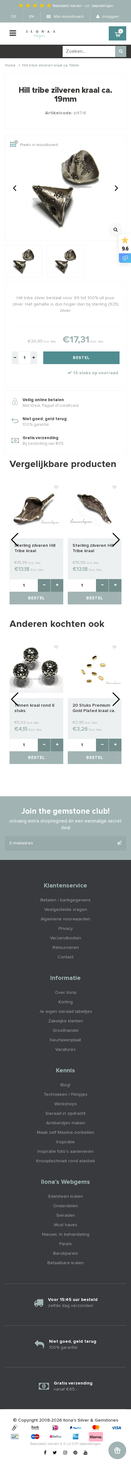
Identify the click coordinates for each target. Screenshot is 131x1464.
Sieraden (65, 1215)
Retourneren (65, 947)
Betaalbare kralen (65, 1263)
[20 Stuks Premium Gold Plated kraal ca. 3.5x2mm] (94, 669)
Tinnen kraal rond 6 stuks (34, 708)
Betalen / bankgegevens (65, 900)
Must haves (65, 1225)
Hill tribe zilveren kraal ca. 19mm (50, 65)
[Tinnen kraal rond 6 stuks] (36, 669)
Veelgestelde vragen (65, 909)
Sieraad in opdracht (65, 1113)
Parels (65, 1244)
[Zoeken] (120, 51)
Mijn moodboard (68, 17)
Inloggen (110, 17)
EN (31, 17)
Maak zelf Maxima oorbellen (65, 1132)
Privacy (66, 928)
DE (13, 17)
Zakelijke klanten (65, 1021)
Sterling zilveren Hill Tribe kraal (34, 548)
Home (10, 65)
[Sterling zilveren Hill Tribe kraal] (36, 509)
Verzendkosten (65, 938)
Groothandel (66, 1030)
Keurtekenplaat (65, 1040)
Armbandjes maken (65, 1123)
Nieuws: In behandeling (65, 1234)
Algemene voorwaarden (65, 919)
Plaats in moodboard (39, 145)
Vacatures (65, 1049)
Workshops (65, 1104)
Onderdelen (65, 1206)
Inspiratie (65, 1142)
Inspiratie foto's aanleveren (65, 1151)
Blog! (65, 1085)
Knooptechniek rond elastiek (65, 1161)
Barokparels (65, 1253)
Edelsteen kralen (65, 1196)
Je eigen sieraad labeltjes (65, 1011)
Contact (65, 957)
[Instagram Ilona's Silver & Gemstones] (65, 1453)
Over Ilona (65, 992)
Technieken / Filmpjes (65, 1094)
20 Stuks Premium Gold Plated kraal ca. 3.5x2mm (93, 708)
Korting (66, 1002)
